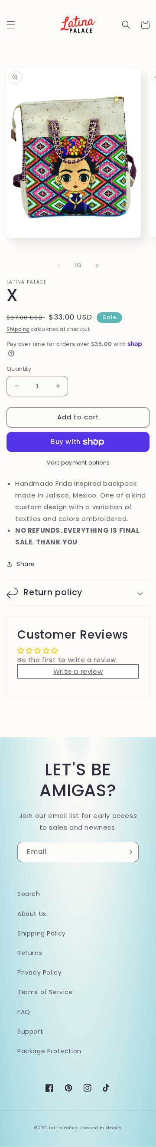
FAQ (23, 1012)
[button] (10, 24)
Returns (29, 953)
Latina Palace (63, 1128)
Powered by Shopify (101, 1128)
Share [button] (25, 564)
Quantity (18, 369)
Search (28, 894)
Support (30, 1031)
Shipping (18, 329)
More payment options (78, 462)
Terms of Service (45, 992)
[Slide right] (97, 265)
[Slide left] (58, 265)
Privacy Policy (39, 972)
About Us (31, 914)
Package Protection (49, 1051)
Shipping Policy (41, 933)
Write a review (78, 671)
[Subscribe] (128, 852)
